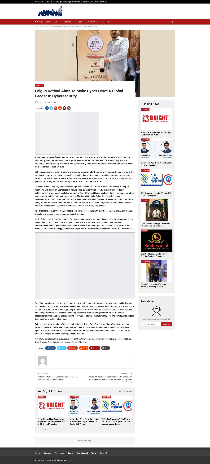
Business (57, 22)
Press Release (107, 22)
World (47, 22)
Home (37, 453)
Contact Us (104, 453)
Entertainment (92, 22)
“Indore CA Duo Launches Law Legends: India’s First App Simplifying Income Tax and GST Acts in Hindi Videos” (110, 379)
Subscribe (167, 324)
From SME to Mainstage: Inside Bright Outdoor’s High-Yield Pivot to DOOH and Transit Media (76, 2)
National (38, 22)
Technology (69, 22)
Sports (80, 22)
